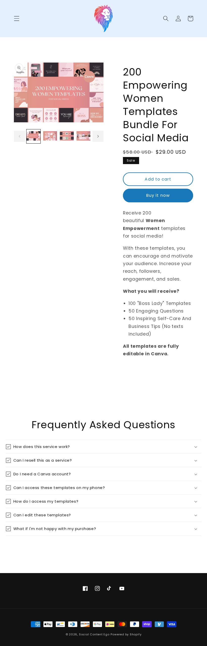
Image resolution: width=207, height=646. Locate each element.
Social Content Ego (94, 634)
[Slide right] (98, 136)
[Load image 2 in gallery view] (50, 136)
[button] (17, 18)
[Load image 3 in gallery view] (67, 136)
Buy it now (158, 195)
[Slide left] (19, 136)
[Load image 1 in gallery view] (33, 136)
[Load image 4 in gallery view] (83, 136)
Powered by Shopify (126, 634)
